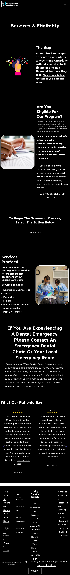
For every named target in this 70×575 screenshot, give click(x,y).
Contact (6, 537)
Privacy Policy (6, 547)
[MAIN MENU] (65, 4)
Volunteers (6, 504)
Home (7, 491)
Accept (35, 571)
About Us (6, 497)
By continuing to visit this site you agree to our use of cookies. (46, 563)
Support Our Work (6, 514)
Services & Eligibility (6, 526)
